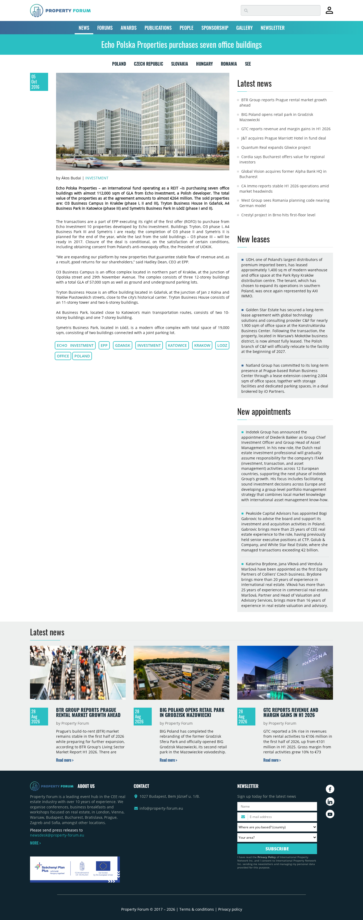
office (63, 355)
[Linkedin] (330, 801)
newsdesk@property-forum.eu (57, 835)
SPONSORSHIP (214, 27)
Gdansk (122, 345)
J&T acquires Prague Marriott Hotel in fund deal (283, 138)
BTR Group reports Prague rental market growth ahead (88, 712)
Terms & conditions (196, 909)
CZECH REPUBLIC (148, 65)
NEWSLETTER (273, 27)
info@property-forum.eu (161, 808)
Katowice (177, 345)
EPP (104, 345)
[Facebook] (330, 789)
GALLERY (244, 27)
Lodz (222, 345)
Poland (82, 355)
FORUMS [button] (105, 27)
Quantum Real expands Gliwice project (276, 147)
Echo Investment (75, 345)
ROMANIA (229, 65)
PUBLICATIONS (158, 27)
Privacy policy (230, 909)
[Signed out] (329, 12)
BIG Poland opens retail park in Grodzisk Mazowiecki (192, 712)
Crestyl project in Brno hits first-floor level (278, 214)
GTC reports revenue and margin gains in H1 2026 (286, 128)
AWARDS (129, 27)
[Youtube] (330, 814)
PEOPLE (186, 27)
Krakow (202, 345)
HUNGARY (204, 65)
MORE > (35, 843)
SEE (248, 65)
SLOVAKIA (179, 65)
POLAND (119, 65)
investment (149, 345)
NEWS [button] (84, 27)
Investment (96, 177)
